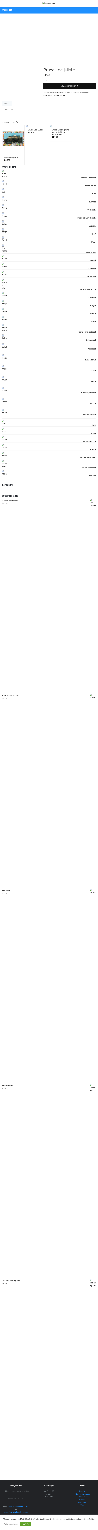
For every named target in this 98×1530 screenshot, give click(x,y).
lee (64, 95)
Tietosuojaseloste (82, 1494)
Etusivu (82, 1491)
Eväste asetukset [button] (11, 1524)
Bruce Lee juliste (35, 130)
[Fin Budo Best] (49, 3)
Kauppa (82, 1499)
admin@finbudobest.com (18, 1506)
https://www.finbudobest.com (16, 1512)
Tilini (82, 1505)
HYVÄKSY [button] (25, 1524)
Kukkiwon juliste (11, 157)
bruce (54, 95)
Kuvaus (7, 103)
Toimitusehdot (82, 1497)
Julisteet (75, 92)
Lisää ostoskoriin (69, 86)
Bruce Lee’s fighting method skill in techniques (60, 132)
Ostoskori (82, 1502)
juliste (59, 95)
